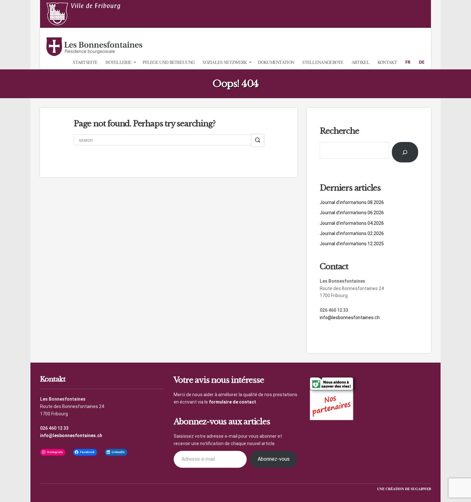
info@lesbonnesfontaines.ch (350, 317)
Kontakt (387, 62)
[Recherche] (405, 152)
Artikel (360, 62)
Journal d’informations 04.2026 (352, 223)
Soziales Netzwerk (224, 62)
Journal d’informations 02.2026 (352, 233)
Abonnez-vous (274, 459)
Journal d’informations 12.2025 (352, 243)
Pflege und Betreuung (168, 62)
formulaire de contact (232, 401)
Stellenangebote (322, 62)
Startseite (85, 62)
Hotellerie (118, 62)
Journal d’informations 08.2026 (352, 202)
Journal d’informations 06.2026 (352, 212)
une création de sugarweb (404, 488)
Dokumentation (276, 62)
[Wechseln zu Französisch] (408, 62)
